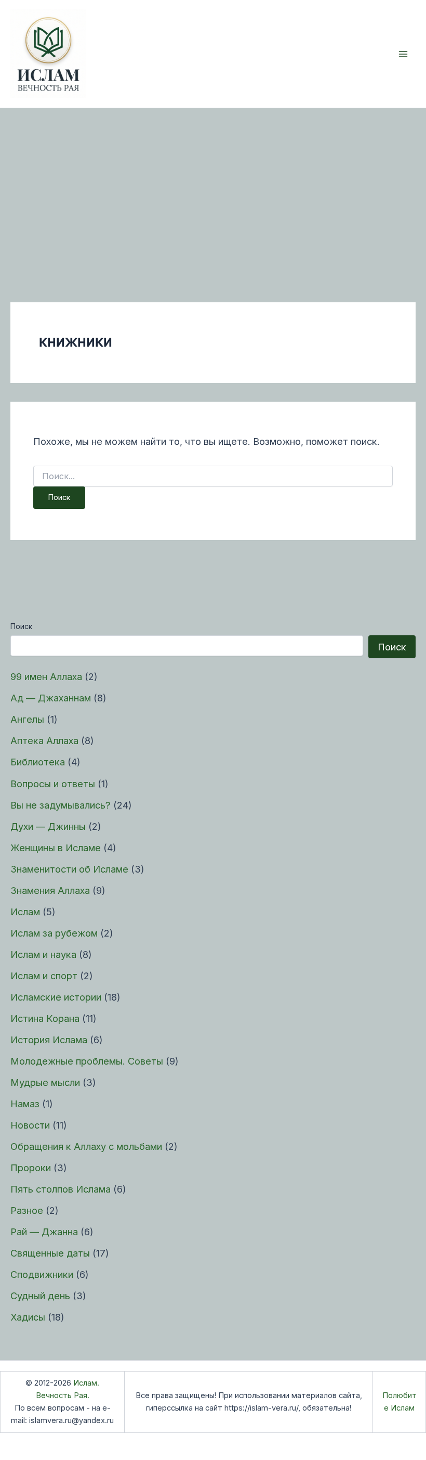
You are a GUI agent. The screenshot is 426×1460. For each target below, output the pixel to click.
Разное (26, 1210)
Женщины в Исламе (55, 847)
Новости (30, 1125)
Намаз (24, 1103)
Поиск (21, 626)
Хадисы (27, 1317)
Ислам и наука (43, 954)
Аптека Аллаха (44, 740)
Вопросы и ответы (52, 783)
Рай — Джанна (44, 1231)
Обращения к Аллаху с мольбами (86, 1146)
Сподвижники (41, 1274)
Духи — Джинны (48, 826)
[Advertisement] (213, 186)
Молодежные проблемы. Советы (86, 1061)
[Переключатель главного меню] (403, 54)
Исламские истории (55, 997)
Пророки (30, 1167)
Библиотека (37, 761)
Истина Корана (44, 1018)
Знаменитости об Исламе (69, 869)
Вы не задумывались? (60, 805)
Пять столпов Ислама (60, 1189)
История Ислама (48, 1039)
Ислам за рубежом (54, 933)
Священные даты (50, 1253)
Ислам (25, 911)
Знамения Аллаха (50, 890)
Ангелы (27, 719)
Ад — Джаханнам (50, 697)
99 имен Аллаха (46, 676)
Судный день (40, 1295)
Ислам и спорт (43, 975)
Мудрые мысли (45, 1082)
